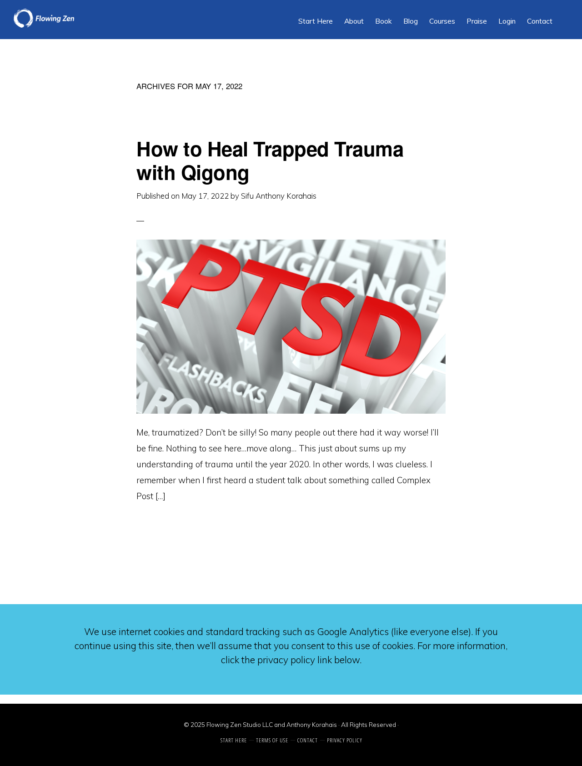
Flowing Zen (82, 18)
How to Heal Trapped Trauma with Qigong (269, 160)
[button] (563, 14)
